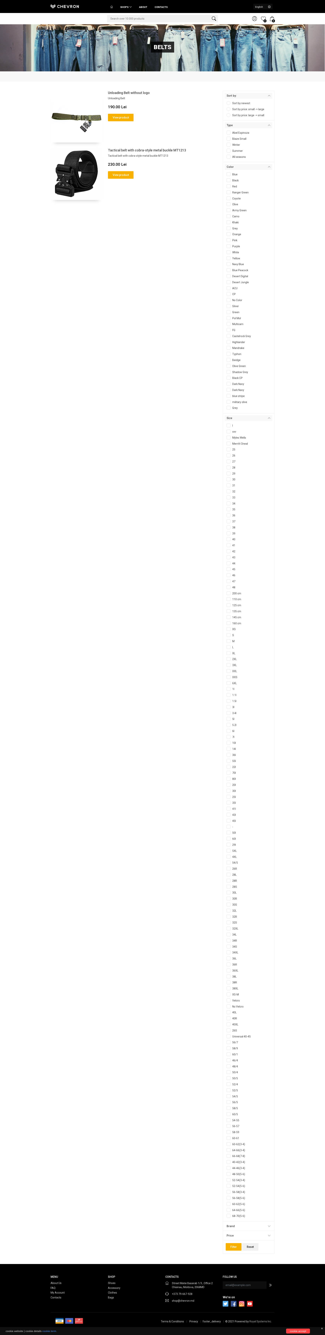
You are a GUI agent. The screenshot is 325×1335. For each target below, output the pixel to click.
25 (233, 449)
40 (233, 539)
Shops (124, 7)
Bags (111, 1297)
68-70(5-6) (238, 1215)
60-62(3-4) (238, 1144)
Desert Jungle (240, 282)
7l (233, 737)
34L (234, 934)
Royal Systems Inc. (260, 1321)
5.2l (234, 725)
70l (234, 772)
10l (234, 742)
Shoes (112, 1283)
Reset (250, 1246)
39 (233, 533)
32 (233, 491)
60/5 (235, 1114)
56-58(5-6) (238, 1198)
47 (233, 581)
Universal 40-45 (241, 1036)
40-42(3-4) (238, 1162)
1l (233, 689)
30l (234, 790)
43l (234, 814)
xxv (234, 431)
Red (234, 186)
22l (234, 767)
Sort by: (232, 95)
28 (233, 467)
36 (233, 515)
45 (233, 569)
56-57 (235, 1126)
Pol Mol (236, 318)
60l (234, 838)
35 (233, 509)
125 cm (236, 605)
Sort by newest (241, 103)
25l (234, 796)
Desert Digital (240, 276)
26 (233, 455)
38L (234, 976)
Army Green (239, 210)
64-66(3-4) (238, 1150)
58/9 (235, 1048)
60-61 (235, 1138)
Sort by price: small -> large (248, 109)
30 (233, 479)
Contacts (161, 7)
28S (234, 886)
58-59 (235, 1132)
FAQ (53, 1287)
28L (234, 874)
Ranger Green (240, 192)
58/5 (235, 1108)
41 (233, 545)
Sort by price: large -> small (248, 115)
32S (234, 922)
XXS (234, 677)
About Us (56, 1283)
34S (234, 946)
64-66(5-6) (238, 1210)
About (143, 7)
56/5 (235, 1102)
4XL (234, 856)
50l (234, 832)
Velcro (236, 1000)
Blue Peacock (240, 270)
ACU (235, 288)
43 (233, 557)
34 (233, 503)
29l (234, 844)
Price (230, 1235)
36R (234, 964)
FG (233, 330)
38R (234, 982)
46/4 (235, 1060)
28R (234, 880)
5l (233, 719)
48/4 (235, 1066)
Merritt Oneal (240, 443)
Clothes (113, 1292)
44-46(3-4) (238, 1168)
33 (233, 497)
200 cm (236, 593)
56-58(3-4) (238, 1192)
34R (234, 940)
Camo (235, 216)
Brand (231, 1226)
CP (234, 294)
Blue (235, 174)
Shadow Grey (240, 372)
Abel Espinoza (240, 132)
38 (233, 527)
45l (234, 820)
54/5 (235, 862)
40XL (235, 1024)
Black (235, 180)
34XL (235, 952)
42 (233, 551)
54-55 (235, 1120)
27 (233, 461)
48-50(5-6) (238, 1174)
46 (233, 575)
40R (234, 1018)
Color (230, 167)
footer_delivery (212, 1321)
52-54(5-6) (238, 1186)
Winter (236, 144)
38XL (235, 988)
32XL (235, 928)
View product (121, 117)
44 (233, 563)
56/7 (235, 1042)
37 (233, 521)
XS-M (235, 994)
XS (234, 629)
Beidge (236, 360)
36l (234, 754)
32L (234, 910)
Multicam (237, 324)
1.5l (234, 701)
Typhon (236, 354)
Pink (234, 240)
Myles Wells (239, 437)
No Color (237, 300)
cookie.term (49, 1331)
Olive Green (239, 366)
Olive (235, 204)
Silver (235, 306)
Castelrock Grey (241, 336)
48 (233, 587)
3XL (234, 665)
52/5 (235, 1090)
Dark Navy (238, 383)
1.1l (234, 695)
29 (233, 473)
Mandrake (238, 348)
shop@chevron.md (183, 1300)
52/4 (235, 1084)
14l (234, 748)
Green (235, 312)
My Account (58, 1292)
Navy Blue (238, 264)
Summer (237, 150)
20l (234, 784)
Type (230, 125)
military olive (239, 402)
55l (234, 761)
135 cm (236, 611)
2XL (234, 659)
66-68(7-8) (238, 1156)
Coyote (236, 198)
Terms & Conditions (172, 1321)
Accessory (114, 1287)
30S (234, 904)
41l (234, 808)
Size (229, 418)
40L (234, 1012)
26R (234, 868)
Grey (235, 228)
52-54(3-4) (238, 1180)
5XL (234, 850)
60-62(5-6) (238, 1204)
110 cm (236, 599)
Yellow (236, 258)
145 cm (236, 617)
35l (234, 802)
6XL (234, 683)
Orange (236, 234)
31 (233, 485)
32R (234, 916)
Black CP (237, 377)
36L (234, 958)
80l (234, 778)
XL (233, 653)
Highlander (238, 342)
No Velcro (238, 1006)
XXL (234, 671)
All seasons (239, 156)
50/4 (235, 1072)
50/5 (235, 1078)
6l (233, 731)
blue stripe (238, 396)
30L (234, 892)
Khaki (235, 222)
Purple (236, 246)
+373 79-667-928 (182, 1293)
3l (233, 707)
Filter (233, 1246)
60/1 (235, 1054)
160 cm (236, 623)
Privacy (194, 1321)
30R (234, 898)
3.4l (234, 713)
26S (234, 1030)
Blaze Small (239, 138)
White (235, 252)
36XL (235, 970)
